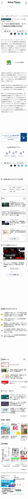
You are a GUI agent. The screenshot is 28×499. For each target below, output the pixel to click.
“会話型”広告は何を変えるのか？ (5, 437)
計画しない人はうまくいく (15, 460)
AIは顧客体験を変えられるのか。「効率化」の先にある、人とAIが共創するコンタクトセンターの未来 (18, 204)
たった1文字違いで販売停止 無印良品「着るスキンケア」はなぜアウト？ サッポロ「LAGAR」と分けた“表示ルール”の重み (15, 330)
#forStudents (19, 187)
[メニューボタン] (2, 2)
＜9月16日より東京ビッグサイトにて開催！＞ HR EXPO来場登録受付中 (18, 232)
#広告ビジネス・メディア (11, 21)
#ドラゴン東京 (23, 19)
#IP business (12, 189)
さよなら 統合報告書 (5, 460)
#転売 (14, 191)
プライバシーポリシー (5, 479)
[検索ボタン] (26, 2)
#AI (10, 187)
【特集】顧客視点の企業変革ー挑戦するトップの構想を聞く (18, 370)
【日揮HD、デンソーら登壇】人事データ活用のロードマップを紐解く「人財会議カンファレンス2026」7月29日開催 (18, 411)
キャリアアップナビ (14, 364)
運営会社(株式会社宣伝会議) (19, 479)
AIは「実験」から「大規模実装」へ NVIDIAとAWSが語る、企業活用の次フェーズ (18, 223)
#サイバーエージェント (15, 19)
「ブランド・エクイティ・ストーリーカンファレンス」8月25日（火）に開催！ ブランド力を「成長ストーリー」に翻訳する (18, 397)
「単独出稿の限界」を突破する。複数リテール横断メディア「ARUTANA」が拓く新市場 (18, 376)
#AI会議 (13, 187)
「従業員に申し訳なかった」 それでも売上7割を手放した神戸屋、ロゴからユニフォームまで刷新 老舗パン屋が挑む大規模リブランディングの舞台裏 (15, 314)
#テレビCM (18, 189)
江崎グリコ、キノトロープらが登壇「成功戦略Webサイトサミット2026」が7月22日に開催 (18, 404)
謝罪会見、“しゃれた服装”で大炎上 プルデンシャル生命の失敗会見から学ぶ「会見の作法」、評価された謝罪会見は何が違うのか (15, 324)
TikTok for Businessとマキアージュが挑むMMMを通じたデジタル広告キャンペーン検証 (18, 213)
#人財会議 (22, 189)
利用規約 (2, 477)
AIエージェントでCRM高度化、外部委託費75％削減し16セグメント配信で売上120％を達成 (13, 264)
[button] (11, 34)
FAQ (15, 475)
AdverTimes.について (5, 475)
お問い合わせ (16, 477)
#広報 (10, 191)
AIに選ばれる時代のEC (14, 437)
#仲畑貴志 (3, 21)
